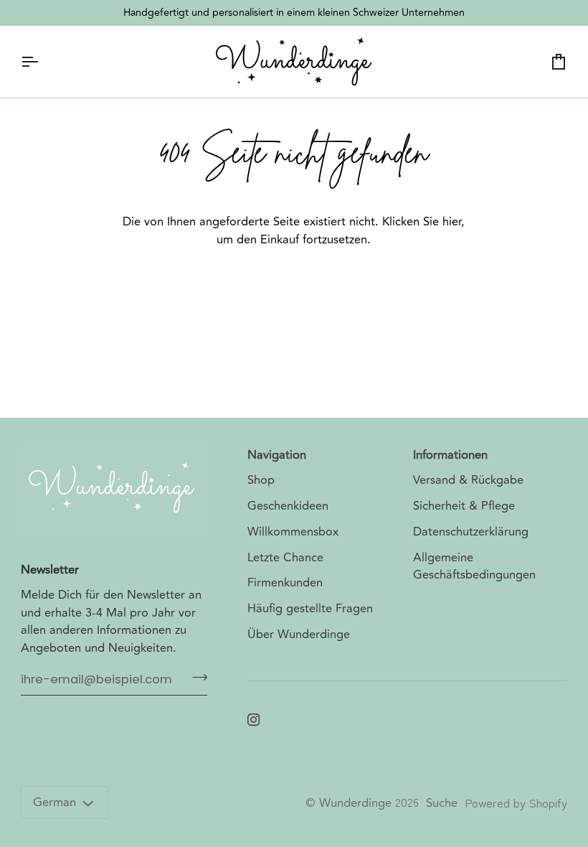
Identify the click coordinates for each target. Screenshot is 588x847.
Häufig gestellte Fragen (310, 608)
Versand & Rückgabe (468, 480)
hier (451, 221)
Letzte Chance (285, 557)
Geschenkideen (287, 506)
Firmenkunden (285, 583)
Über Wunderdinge (298, 634)
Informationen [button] (450, 455)
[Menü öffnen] (42, 62)
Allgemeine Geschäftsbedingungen (474, 566)
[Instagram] (253, 719)
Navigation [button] (276, 455)
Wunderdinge (355, 803)
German (54, 802)
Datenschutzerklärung (470, 532)
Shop (261, 480)
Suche (441, 803)
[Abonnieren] (195, 677)
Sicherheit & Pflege (464, 506)
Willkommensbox (292, 532)
